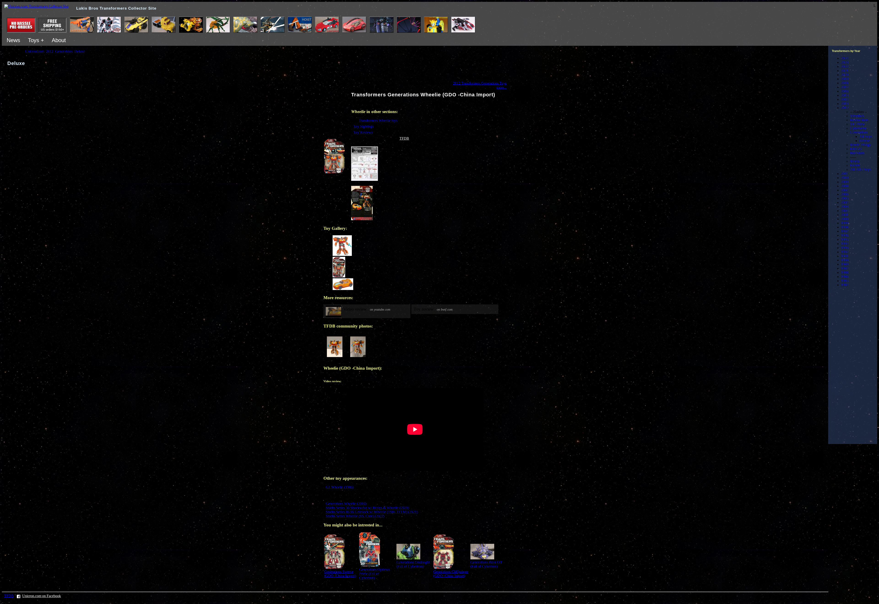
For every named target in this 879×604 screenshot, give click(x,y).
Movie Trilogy (860, 145)
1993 (844, 248)
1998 (844, 227)
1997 (844, 231)
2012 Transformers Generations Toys (480, 83)
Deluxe (864, 141)
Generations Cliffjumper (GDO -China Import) (450, 574)
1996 (844, 235)
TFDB (404, 138)
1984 (844, 285)
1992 (844, 252)
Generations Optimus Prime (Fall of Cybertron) (374, 574)
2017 (844, 87)
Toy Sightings (363, 126)
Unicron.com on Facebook (41, 596)
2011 (844, 174)
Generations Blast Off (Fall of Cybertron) (486, 564)
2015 (844, 95)
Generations (859, 132)
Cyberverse (858, 128)
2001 (844, 215)
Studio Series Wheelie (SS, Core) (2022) (355, 516)
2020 (844, 75)
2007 (844, 190)
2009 (844, 182)
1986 (844, 277)
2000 (844, 219)
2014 (844, 99)
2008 (844, 186)
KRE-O (856, 149)
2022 (844, 66)
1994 (844, 244)
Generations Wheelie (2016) (346, 504)
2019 (844, 79)
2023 (844, 62)
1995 (844, 239)
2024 (844, 58)
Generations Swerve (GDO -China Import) (340, 574)
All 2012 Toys (860, 169)
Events (855, 165)
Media (854, 161)
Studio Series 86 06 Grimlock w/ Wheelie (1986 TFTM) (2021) (372, 512)
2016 (844, 91)
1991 (844, 256)
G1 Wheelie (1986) (340, 487)
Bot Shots (857, 153)
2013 (844, 104)
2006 (844, 194)
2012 (844, 108)
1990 (844, 260)
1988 (844, 272)
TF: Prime (857, 124)
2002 (844, 211)
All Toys (865, 136)
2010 (844, 178)
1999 (844, 223)
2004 (844, 202)
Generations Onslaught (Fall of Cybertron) (413, 564)
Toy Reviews (363, 132)
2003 (844, 207)
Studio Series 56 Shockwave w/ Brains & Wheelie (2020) (367, 508)
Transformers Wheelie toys (378, 120)
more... (501, 87)
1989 (844, 264)
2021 (844, 71)
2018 (844, 83)
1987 (844, 268)
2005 (844, 198)
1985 (844, 281)
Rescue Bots (859, 120)
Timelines (857, 116)
